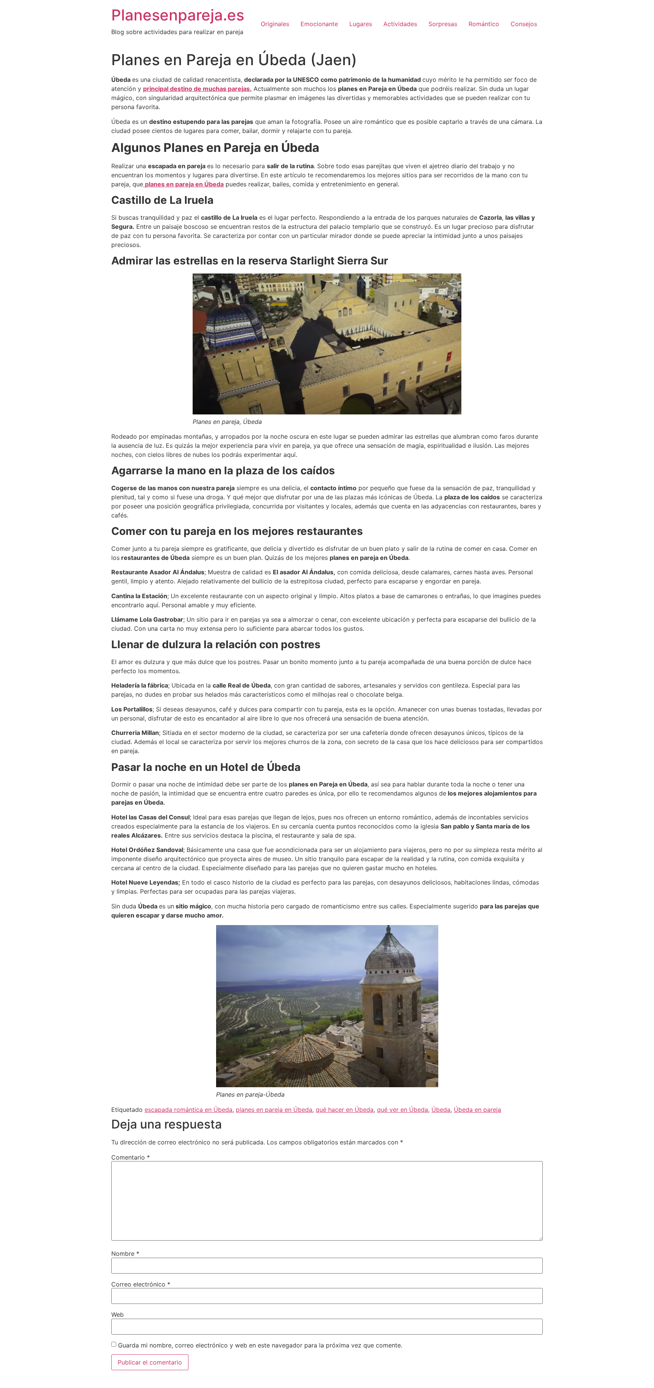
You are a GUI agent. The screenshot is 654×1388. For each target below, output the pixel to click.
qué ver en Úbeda (402, 1109)
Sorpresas (442, 24)
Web (117, 1314)
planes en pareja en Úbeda (274, 1109)
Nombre (125, 1253)
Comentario (130, 1157)
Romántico (484, 24)
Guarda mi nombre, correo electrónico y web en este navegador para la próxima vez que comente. (260, 1345)
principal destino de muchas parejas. (197, 88)
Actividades (400, 24)
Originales (275, 24)
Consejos (524, 24)
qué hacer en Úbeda (345, 1109)
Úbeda (440, 1109)
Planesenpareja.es (177, 15)
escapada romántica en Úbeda (188, 1109)
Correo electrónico (140, 1284)
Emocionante (319, 24)
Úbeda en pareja (477, 1109)
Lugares (360, 24)
